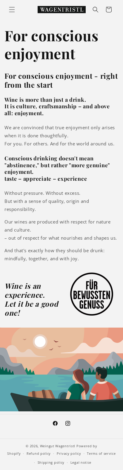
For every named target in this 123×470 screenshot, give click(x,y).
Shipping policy (51, 462)
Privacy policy (69, 453)
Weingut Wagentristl (57, 446)
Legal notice (80, 462)
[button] (12, 9)
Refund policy (39, 453)
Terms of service (101, 453)
